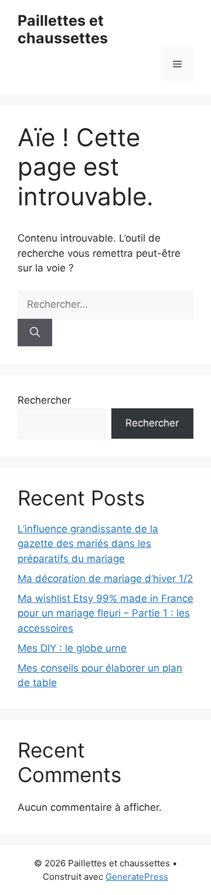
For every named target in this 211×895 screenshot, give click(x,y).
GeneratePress (137, 876)
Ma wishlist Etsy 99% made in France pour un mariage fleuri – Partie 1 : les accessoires (105, 613)
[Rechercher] (35, 333)
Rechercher (44, 400)
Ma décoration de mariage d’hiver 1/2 (105, 578)
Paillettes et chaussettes (63, 29)
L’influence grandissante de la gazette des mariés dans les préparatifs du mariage (88, 543)
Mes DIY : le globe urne (72, 648)
